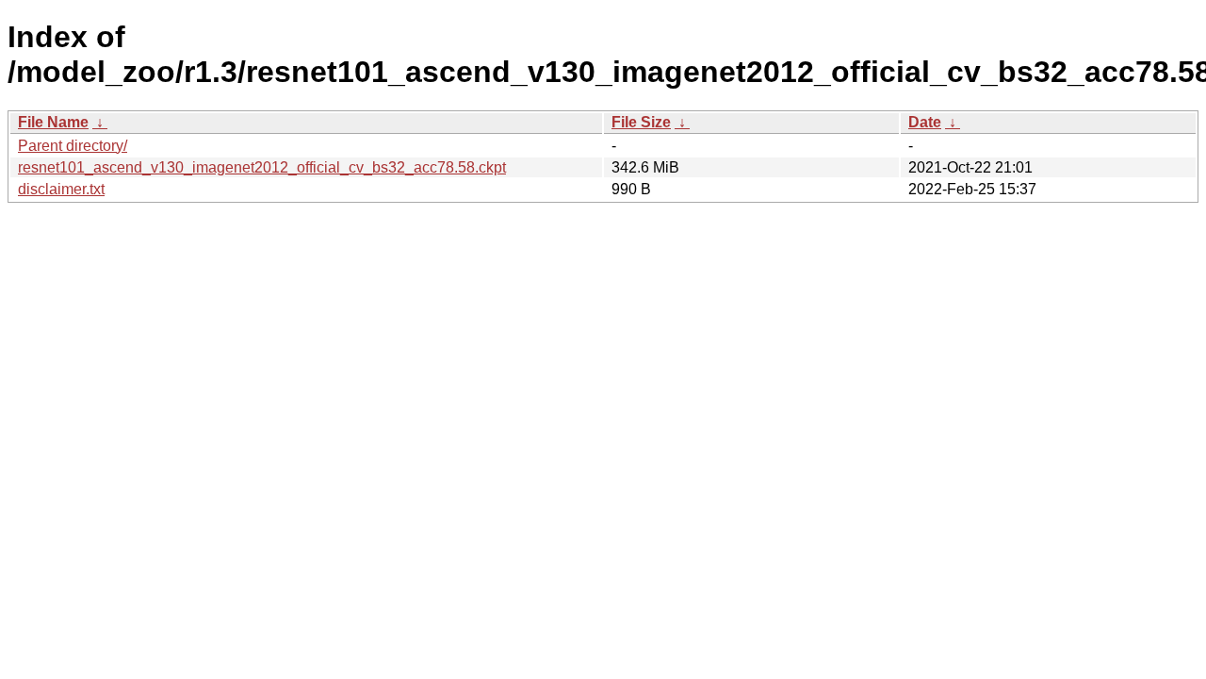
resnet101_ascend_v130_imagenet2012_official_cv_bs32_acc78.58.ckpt (262, 167)
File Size (641, 122)
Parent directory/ (72, 146)
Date (924, 122)
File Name (53, 122)
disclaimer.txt (61, 189)
